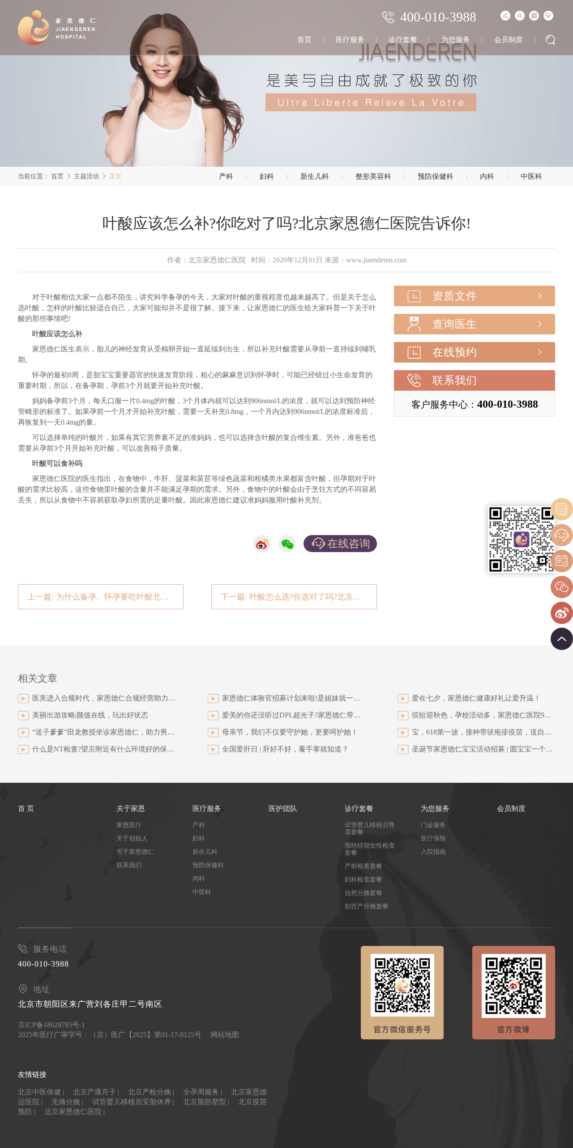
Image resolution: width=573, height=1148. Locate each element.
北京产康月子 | (96, 1092)
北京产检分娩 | (151, 1092)
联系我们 (454, 380)
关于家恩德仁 (135, 851)
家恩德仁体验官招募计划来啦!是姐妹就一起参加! (293, 698)
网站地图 (224, 1034)
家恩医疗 (128, 825)
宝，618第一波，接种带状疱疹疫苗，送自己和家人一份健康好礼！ (483, 732)
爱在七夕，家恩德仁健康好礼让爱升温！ (476, 698)
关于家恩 (130, 808)
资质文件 (454, 296)
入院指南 (433, 851)
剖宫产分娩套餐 (367, 906)
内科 (487, 176)
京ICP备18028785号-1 (51, 1025)
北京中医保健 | (41, 1092)
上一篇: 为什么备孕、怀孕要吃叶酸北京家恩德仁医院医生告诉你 (105, 596)
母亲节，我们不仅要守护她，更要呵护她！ (290, 732)
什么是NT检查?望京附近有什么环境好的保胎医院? (103, 749)
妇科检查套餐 (363, 879)
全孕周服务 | (202, 1092)
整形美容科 (373, 176)
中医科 (531, 176)
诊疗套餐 (403, 39)
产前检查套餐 (363, 866)
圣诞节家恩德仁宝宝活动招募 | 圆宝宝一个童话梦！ (483, 749)
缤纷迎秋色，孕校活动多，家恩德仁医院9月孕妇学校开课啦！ (483, 715)
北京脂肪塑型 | (206, 1102)
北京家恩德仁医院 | (74, 1111)
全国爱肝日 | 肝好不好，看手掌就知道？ (285, 749)
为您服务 (455, 39)
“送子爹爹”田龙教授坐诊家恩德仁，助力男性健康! (103, 732)
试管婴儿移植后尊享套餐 (370, 829)
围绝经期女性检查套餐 (370, 849)
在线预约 (454, 352)
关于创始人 (132, 838)
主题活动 (86, 176)
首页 (304, 39)
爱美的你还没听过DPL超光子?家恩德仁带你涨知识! (293, 715)
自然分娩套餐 (363, 893)
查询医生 (454, 324)
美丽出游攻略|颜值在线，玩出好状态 (90, 715)
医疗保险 (433, 838)
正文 (115, 176)
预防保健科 (435, 176)
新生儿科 (314, 176)
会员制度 (508, 39)
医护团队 (283, 808)
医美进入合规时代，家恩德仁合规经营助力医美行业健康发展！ (103, 698)
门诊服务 (433, 825)
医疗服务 (350, 39)
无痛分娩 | (67, 1102)
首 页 (26, 808)
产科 (226, 176)
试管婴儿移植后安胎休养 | (133, 1102)
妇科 (267, 176)
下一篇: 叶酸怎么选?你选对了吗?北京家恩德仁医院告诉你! (299, 596)
